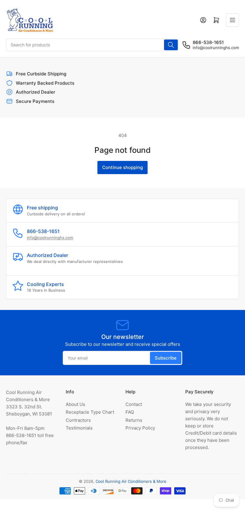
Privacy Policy (140, 428)
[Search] (170, 45)
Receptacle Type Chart (90, 412)
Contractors (78, 420)
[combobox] (92, 45)
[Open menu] (232, 20)
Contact (133, 404)
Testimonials (79, 428)
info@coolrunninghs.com (216, 47)
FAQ (129, 412)
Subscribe (166, 358)
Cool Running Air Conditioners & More (131, 481)
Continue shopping (122, 167)
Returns (133, 420)
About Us (75, 404)
